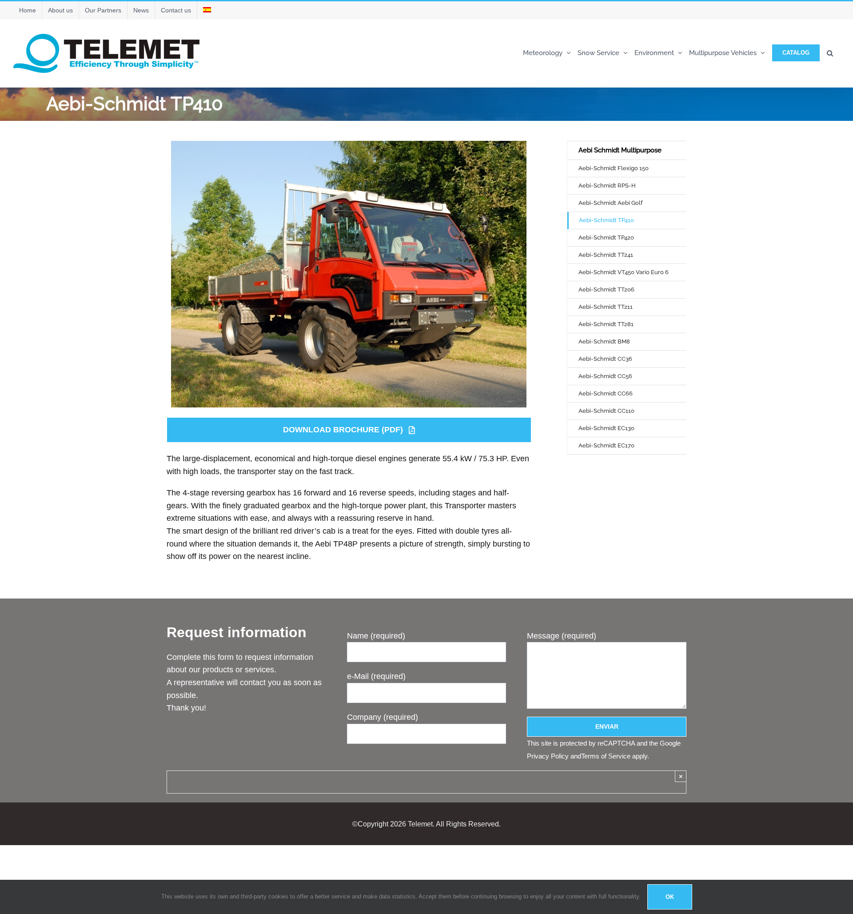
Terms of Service (605, 756)
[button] (830, 52)
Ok (670, 897)
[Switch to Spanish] (207, 10)
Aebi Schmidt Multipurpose (620, 150)
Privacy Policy (548, 756)
